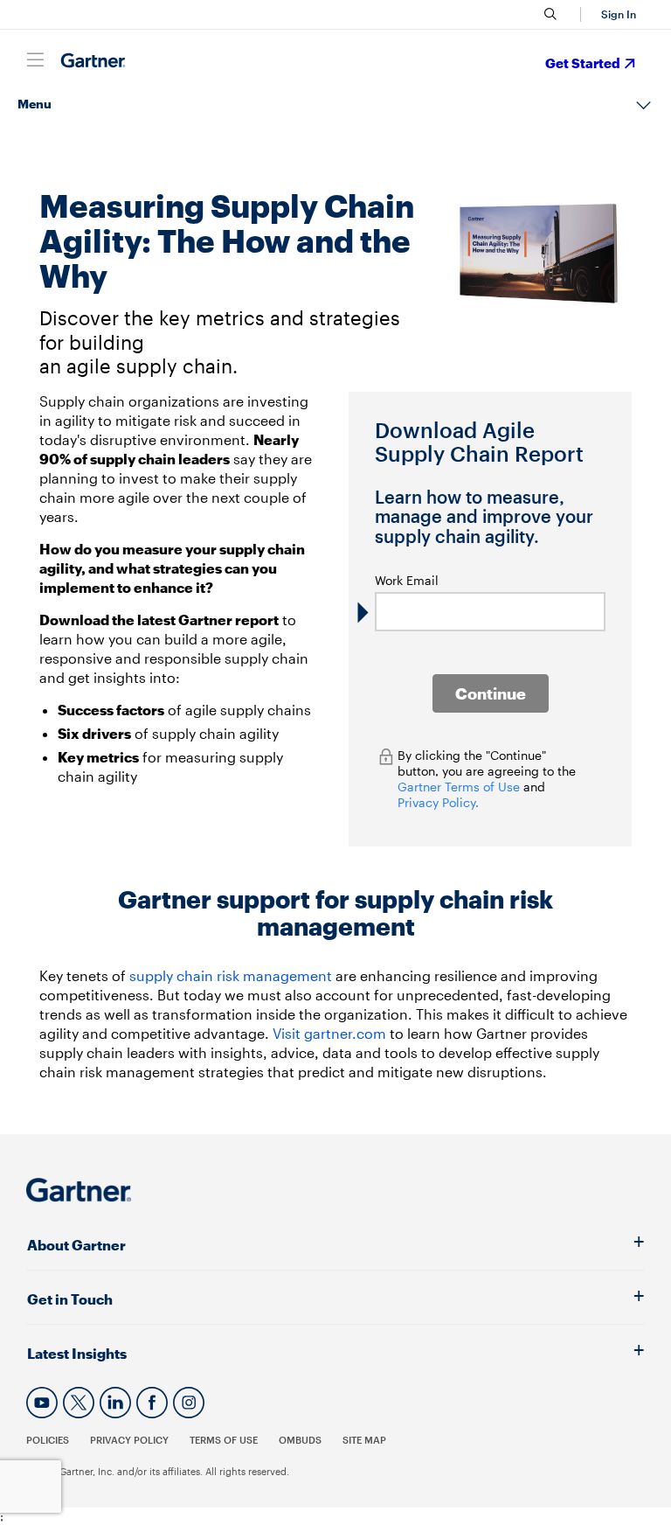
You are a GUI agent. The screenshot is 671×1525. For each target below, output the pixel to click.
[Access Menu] (35, 59)
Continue (490, 693)
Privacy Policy (129, 1439)
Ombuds (300, 1439)
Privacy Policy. (438, 802)
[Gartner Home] (93, 61)
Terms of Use (224, 1439)
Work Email (407, 580)
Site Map (364, 1439)
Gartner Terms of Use (460, 786)
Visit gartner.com (329, 1033)
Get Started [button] (582, 63)
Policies (47, 1439)
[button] (616, 14)
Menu (34, 103)
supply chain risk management (230, 975)
